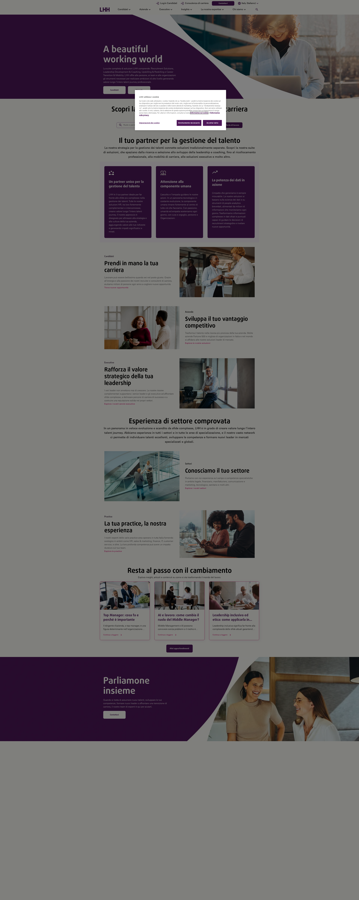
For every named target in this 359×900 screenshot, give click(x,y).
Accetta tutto (212, 123)
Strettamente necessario (189, 123)
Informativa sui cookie (199, 113)
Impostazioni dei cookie (149, 123)
